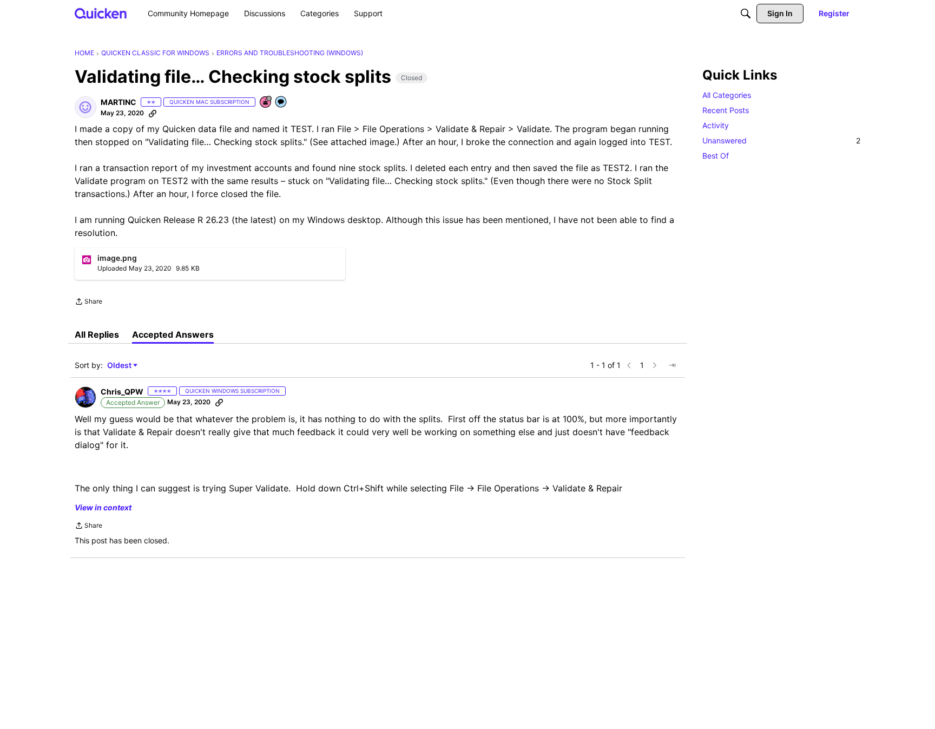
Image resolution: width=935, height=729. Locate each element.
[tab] (97, 334)
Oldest (120, 365)
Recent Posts (725, 110)
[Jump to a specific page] (672, 365)
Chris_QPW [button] (122, 391)
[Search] (745, 13)
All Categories (726, 95)
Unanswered (781, 140)
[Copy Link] (152, 113)
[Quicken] (101, 13)
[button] (85, 107)
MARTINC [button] (118, 102)
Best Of (715, 155)
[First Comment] (281, 102)
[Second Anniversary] (266, 102)
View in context (103, 507)
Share (88, 302)
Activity (715, 125)
